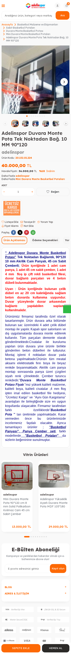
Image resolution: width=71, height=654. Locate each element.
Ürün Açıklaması (14, 240)
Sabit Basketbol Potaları (20, 27)
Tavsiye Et (29, 221)
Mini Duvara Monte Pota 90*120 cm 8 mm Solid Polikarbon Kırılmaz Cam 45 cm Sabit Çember (16, 506)
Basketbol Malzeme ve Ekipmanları (37, 24)
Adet (4, 185)
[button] (27, 116)
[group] (35, 79)
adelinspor (13, 152)
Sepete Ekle (21, 648)
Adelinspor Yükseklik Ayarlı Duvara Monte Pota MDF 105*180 (53, 502)
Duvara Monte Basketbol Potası (24, 30)
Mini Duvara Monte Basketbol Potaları (28, 34)
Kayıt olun (58, 568)
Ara (62, 15)
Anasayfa (7, 24)
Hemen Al (55, 648)
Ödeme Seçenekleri (45, 240)
